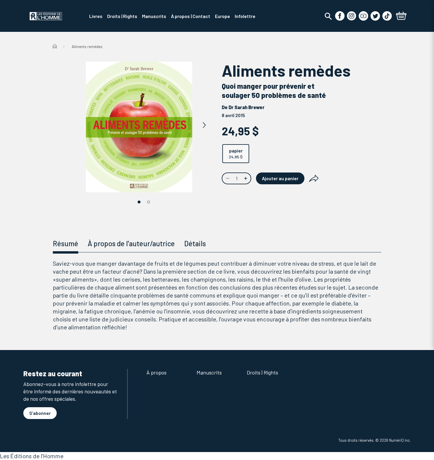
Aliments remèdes (87, 46)
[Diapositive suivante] (204, 125)
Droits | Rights (262, 372)
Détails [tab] (195, 243)
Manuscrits (209, 372)
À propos (156, 372)
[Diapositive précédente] (74, 125)
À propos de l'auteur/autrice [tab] (131, 243)
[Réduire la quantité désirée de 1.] (227, 178)
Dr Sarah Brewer (247, 107)
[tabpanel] (217, 295)
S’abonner (40, 413)
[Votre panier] (401, 16)
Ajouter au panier (280, 178)
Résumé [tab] (65, 243)
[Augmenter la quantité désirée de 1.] (246, 178)
